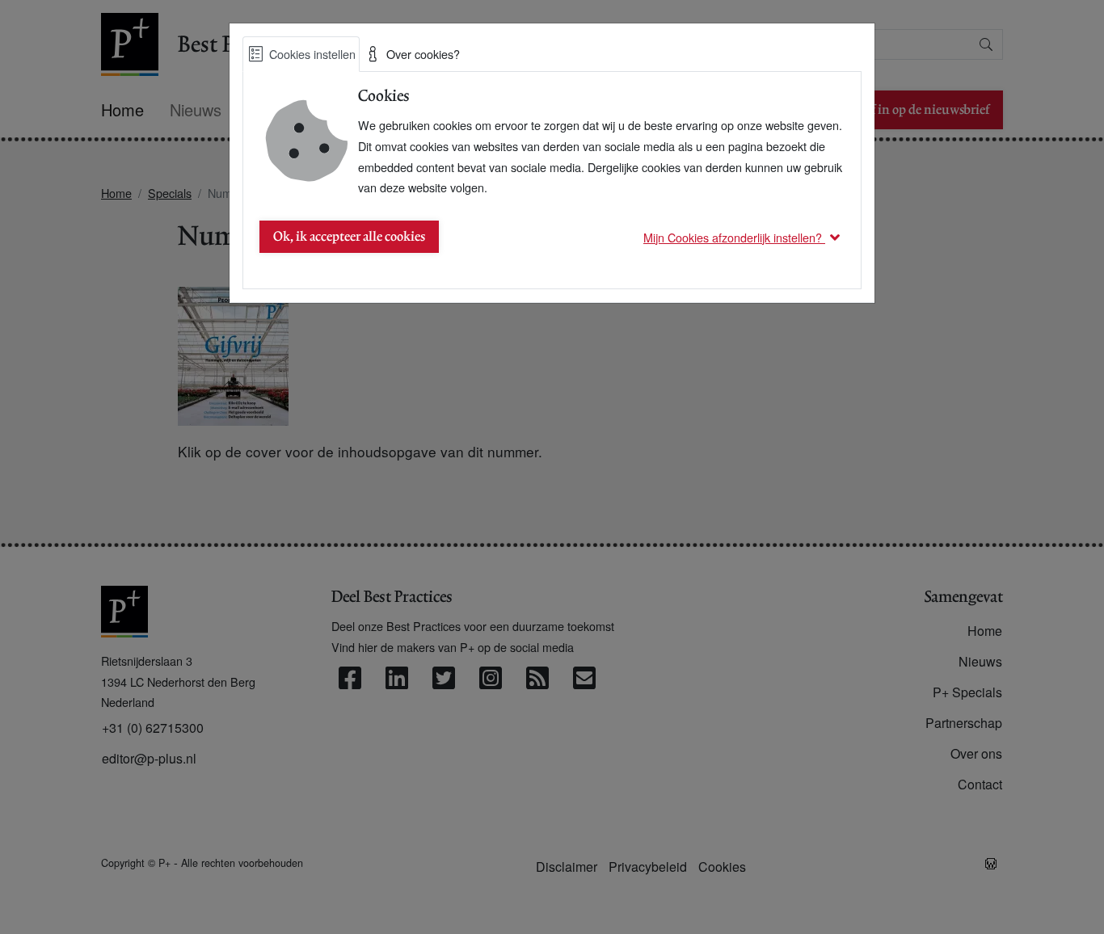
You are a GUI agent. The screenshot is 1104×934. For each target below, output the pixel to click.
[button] (744, 237)
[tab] (301, 54)
